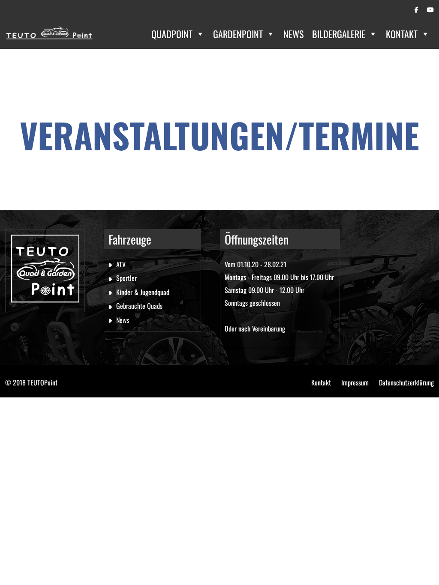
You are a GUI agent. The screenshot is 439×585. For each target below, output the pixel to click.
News (122, 320)
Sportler (126, 278)
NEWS (293, 34)
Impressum (355, 382)
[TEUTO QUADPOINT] (49, 34)
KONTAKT (402, 34)
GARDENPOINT (238, 34)
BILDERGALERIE (338, 34)
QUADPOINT (171, 34)
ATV (121, 264)
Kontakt (321, 382)
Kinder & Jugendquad (142, 292)
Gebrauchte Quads (139, 306)
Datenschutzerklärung (406, 382)
